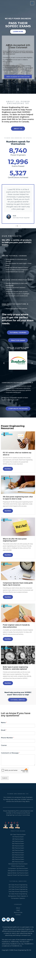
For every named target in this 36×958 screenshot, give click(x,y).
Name (4, 722)
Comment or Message (10, 753)
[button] (3, 204)
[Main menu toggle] (32, 3)
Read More (8, 469)
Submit (4, 778)
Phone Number (7, 738)
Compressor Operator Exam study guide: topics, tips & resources (18, 584)
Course (4, 745)
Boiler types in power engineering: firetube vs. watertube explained (15, 668)
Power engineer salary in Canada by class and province (16, 626)
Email (3, 730)
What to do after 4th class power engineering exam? (15, 540)
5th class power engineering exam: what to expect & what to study (18, 498)
